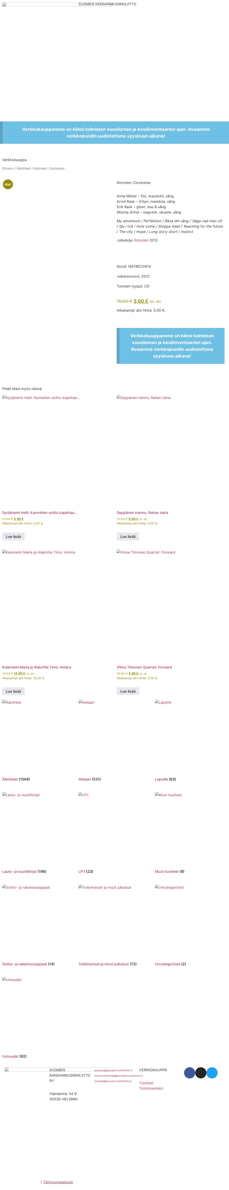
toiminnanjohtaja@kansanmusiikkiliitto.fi (118, 1075)
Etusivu (8, 168)
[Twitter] (212, 1072)
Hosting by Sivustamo (21, 1182)
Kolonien (141, 240)
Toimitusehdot (151, 1088)
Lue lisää (13, 536)
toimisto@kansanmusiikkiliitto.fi (113, 1070)
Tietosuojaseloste (58, 1182)
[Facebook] (189, 1072)
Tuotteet (146, 1083)
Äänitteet (24, 168)
